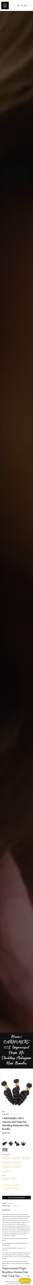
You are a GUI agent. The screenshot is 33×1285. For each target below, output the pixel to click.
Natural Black (6, 1178)
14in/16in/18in (16, 1158)
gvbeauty (10, 1203)
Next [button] (31, 1091)
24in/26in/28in (16, 1167)
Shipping (17, 1185)
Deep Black (14, 1178)
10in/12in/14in (6, 1158)
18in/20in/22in (7, 1162)
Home (15, 1037)
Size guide (8, 1185)
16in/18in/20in (26, 1158)
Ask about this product (12, 1188)
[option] (16, 1091)
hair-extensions (16, 1206)
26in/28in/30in (7, 1171)
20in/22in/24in (16, 1162)
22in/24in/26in (7, 1167)
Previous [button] (1, 1091)
